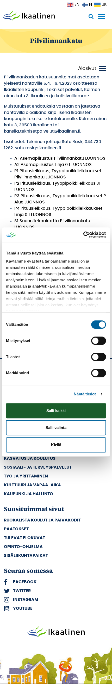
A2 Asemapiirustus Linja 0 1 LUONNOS (53, 165)
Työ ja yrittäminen (26, 476)
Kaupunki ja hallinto (28, 494)
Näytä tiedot (85, 394)
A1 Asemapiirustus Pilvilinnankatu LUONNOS (59, 158)
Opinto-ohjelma (23, 547)
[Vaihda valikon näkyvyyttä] (93, 68)
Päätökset (16, 529)
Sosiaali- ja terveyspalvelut (38, 467)
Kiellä (56, 445)
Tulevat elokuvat (24, 538)
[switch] (98, 341)
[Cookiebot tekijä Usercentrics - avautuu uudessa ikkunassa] (83, 234)
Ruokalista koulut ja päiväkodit (42, 520)
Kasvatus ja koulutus (29, 458)
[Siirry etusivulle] (29, 16)
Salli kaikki (56, 410)
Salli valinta (56, 427)
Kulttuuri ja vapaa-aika (32, 485)
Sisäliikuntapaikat (26, 556)
